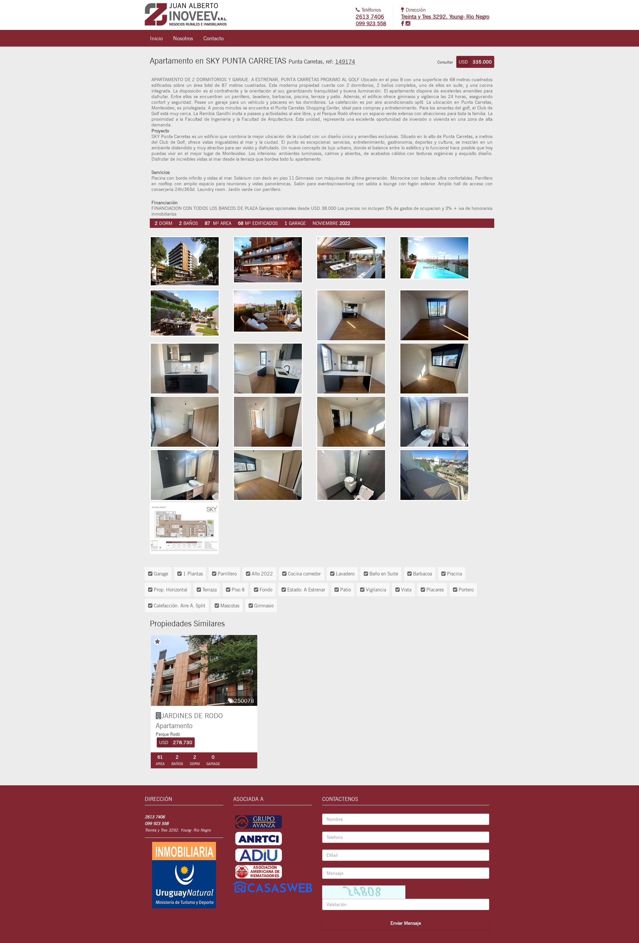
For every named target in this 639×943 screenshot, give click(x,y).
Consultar (445, 62)
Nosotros (183, 38)
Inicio (156, 38)
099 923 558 (371, 23)
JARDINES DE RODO (192, 715)
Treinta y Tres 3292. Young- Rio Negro (445, 16)
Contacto (213, 38)
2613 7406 (370, 16)
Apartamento (174, 725)
